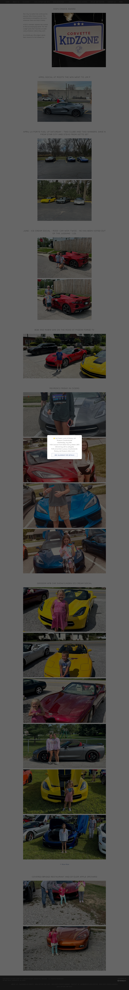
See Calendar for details (64, 455)
